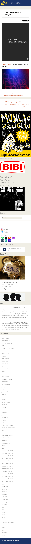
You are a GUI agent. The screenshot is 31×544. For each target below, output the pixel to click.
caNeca (10, 310)
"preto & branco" (6, 340)
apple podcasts (5, 358)
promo (3, 445)
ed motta (14, 312)
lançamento (5, 420)
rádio (3, 448)
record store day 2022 (7, 474)
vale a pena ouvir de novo (8, 522)
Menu (29, 3)
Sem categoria (5, 502)
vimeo (3, 527)
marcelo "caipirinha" (21, 315)
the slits (4, 64)
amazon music (5, 353)
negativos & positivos (7, 433)
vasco (3, 525)
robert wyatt (15, 325)
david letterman (5, 376)
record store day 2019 (7, 466)
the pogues (17, 327)
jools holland (5, 417)
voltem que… (5, 532)
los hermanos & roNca (7, 425)
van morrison (13, 329)
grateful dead (4, 313)
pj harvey (22, 320)
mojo (3, 430)
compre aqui (4, 185)
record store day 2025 (7, 481)
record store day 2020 (7, 468)
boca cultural (5, 364)
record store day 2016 (7, 458)
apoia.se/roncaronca (16, 3)
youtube (24, 94)
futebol (3, 397)
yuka (18, 329)
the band (9, 327)
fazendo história (6, 384)
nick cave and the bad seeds (16, 317)
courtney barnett (16, 310)
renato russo (10, 325)
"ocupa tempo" (5, 338)
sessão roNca (5, 504)
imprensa (4, 407)
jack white (16, 313)
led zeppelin (6, 315)
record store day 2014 (7, 453)
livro (3, 422)
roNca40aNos (5, 499)
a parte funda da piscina (8, 348)
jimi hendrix (22, 313)
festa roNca (25, 312)
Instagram (7, 229)
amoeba (4, 356)
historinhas (4, 404)
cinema (3, 371)
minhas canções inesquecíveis (9, 427)
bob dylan (17, 308)
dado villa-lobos (23, 310)
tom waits (8, 329)
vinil (3, 530)
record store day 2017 (7, 461)
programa (7, 323)
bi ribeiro (9, 307)
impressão (4, 410)
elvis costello (19, 312)
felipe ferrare (5, 387)
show (3, 509)
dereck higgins (9, 312)
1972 (3, 346)
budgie (10, 64)
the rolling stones (23, 327)
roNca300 (4, 497)
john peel (4, 415)
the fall (12, 327)
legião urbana (12, 315)
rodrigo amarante (22, 325)
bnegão (12, 307)
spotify (3, 515)
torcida (3, 517)
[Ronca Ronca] (4, 3)
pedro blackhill (5, 438)
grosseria (4, 399)
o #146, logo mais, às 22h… (12, 102)
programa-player (6, 443)
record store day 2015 (7, 456)
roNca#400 (4, 489)
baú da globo (5, 361)
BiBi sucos (4, 308)
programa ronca (18, 322)
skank (6, 327)
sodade (3, 512)
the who (4, 329)
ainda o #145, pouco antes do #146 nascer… (16, 105)
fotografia (4, 394)
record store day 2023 (7, 476)
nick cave (7, 317)
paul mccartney (17, 320)
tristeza (3, 520)
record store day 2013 (7, 451)
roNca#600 (4, 494)
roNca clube (5, 486)
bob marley (23, 308)
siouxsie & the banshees (11, 95)
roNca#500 (4, 491)
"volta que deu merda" (7, 343)
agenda (3, 351)
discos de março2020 (7, 379)
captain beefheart (6, 369)
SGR (3, 507)
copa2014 (4, 374)
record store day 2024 (7, 479)
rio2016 (4, 484)
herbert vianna (10, 313)
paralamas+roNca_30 (7, 435)
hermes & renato (6, 402)
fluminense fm (5, 392)
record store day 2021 (7, 471)
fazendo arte (5, 381)
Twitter (6, 232)
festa (3, 389)
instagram (4, 412)
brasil (3, 366)
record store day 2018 (7, 463)
